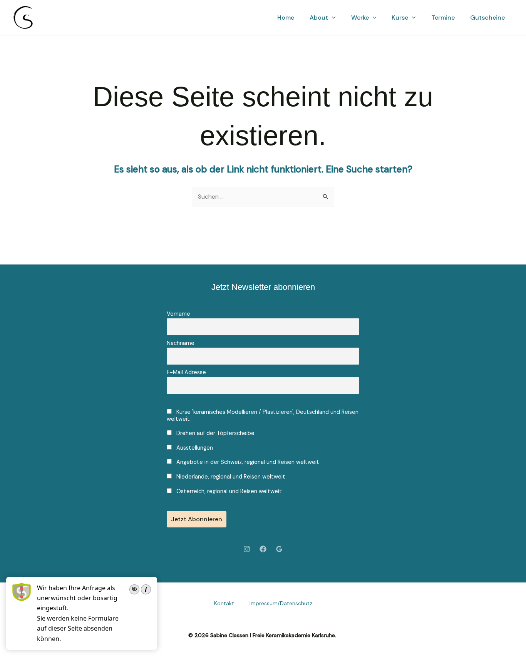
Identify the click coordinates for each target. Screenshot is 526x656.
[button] (332, 17)
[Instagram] (246, 549)
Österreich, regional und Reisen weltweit (228, 491)
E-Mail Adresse (186, 372)
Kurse (400, 17)
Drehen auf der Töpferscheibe (215, 433)
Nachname (180, 343)
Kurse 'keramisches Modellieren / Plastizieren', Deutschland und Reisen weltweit (262, 415)
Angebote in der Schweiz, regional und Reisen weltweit (247, 462)
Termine (443, 17)
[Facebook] (263, 549)
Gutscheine (487, 17)
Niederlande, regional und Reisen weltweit (230, 476)
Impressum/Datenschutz (281, 603)
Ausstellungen (194, 447)
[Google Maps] (279, 549)
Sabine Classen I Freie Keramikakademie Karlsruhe (113, 17)
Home (285, 17)
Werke (360, 17)
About (319, 17)
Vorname (178, 313)
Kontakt (224, 603)
